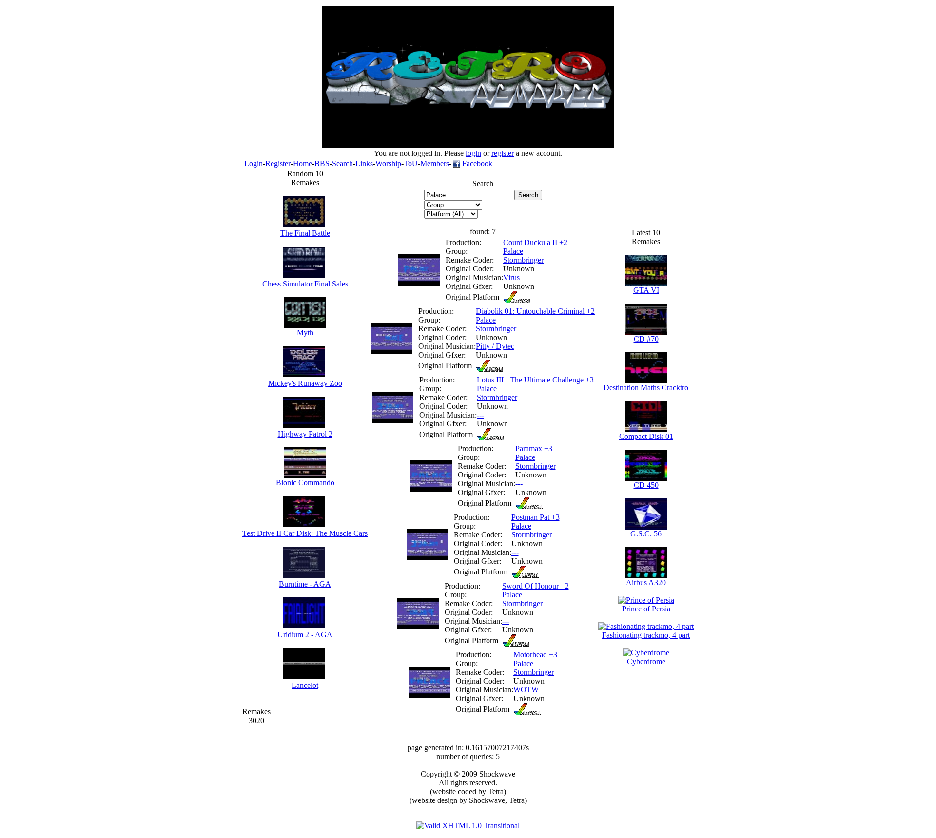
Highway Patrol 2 (305, 434)
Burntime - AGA (305, 584)
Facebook (477, 163)
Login (253, 163)
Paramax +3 (533, 448)
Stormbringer (523, 260)
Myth (305, 332)
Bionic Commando (305, 482)
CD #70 (646, 339)
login (473, 153)
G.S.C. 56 (646, 534)
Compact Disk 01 (646, 436)
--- (480, 415)
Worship (388, 163)
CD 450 (646, 485)
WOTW (526, 690)
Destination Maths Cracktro (646, 387)
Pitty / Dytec (495, 346)
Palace (513, 251)
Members (434, 163)
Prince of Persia (646, 609)
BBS (322, 163)
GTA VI (646, 290)
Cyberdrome (646, 661)
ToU (411, 163)
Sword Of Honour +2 (535, 586)
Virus (511, 277)
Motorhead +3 (535, 654)
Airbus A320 (646, 582)
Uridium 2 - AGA (304, 634)
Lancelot (305, 685)
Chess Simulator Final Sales (305, 284)
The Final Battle (305, 233)
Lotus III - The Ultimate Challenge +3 (535, 380)
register (502, 153)
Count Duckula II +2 (535, 242)
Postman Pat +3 (535, 517)
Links (364, 163)
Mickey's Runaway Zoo (305, 383)
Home (302, 163)
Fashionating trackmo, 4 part (646, 635)
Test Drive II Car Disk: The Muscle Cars (305, 533)
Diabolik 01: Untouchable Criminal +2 (535, 311)
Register (278, 163)
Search (342, 163)
